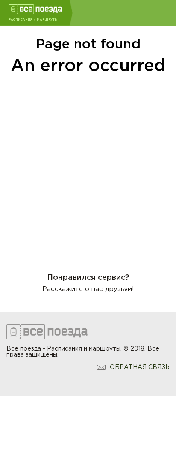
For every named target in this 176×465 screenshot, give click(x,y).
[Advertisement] (88, 168)
